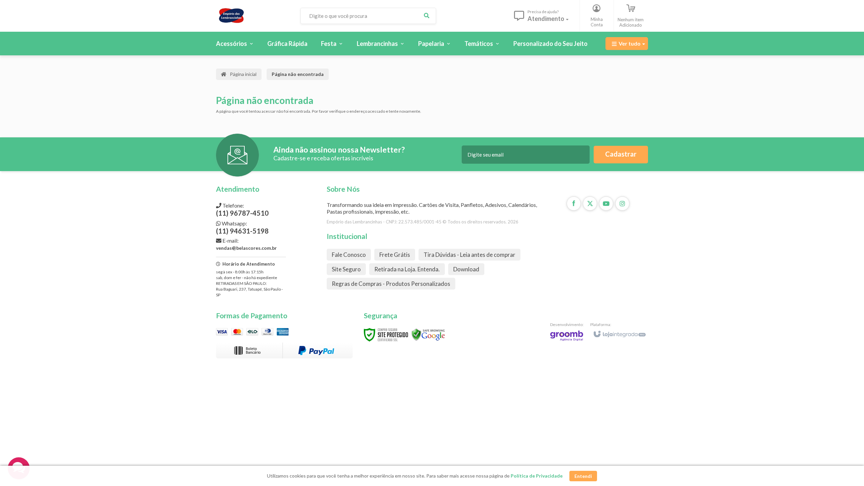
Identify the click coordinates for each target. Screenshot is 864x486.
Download (466, 269)
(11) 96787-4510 (242, 209)
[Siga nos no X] (590, 203)
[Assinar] (621, 154)
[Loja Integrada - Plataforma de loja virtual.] (619, 331)
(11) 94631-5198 (242, 227)
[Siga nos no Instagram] (622, 203)
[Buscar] (426, 15)
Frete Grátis (394, 254)
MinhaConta (597, 22)
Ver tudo (630, 43)
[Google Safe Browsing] (428, 334)
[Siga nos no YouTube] (606, 203)
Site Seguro (346, 269)
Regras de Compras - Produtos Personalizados (391, 283)
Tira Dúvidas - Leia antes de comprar (469, 254)
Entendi (583, 476)
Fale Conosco (349, 254)
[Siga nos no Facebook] (574, 203)
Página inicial (243, 74)
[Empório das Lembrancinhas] (253, 15)
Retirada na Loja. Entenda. (407, 269)
